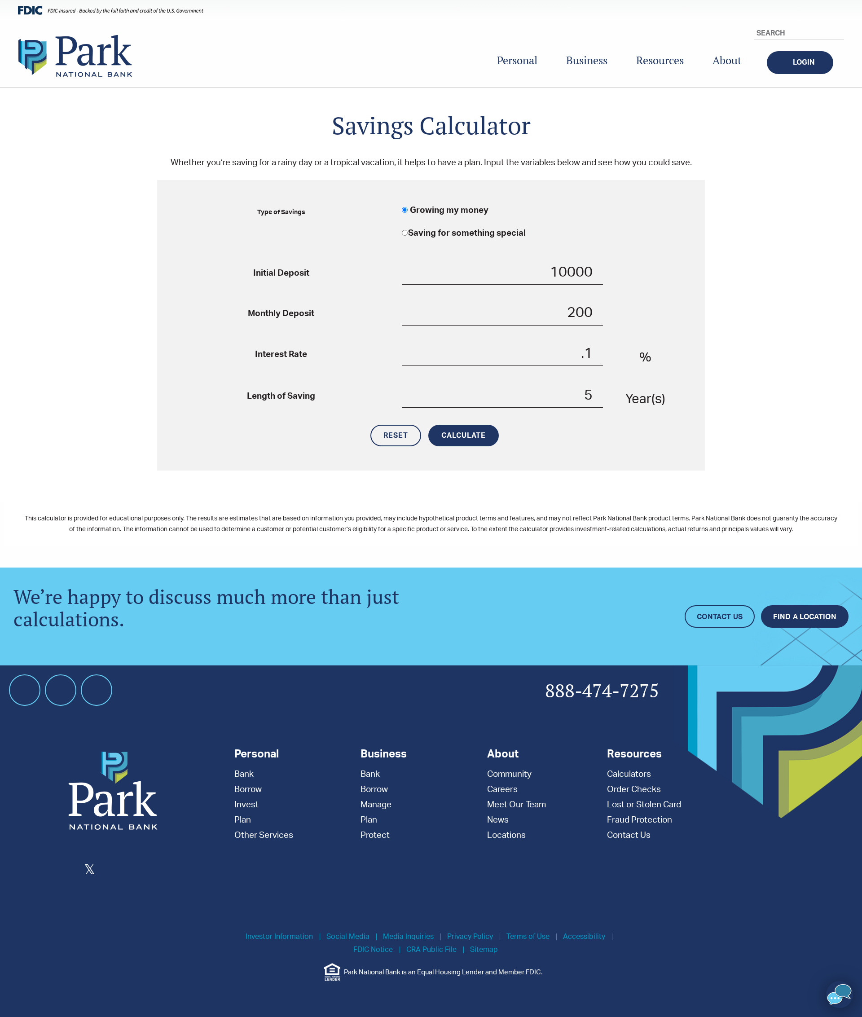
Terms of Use (528, 936)
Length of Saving (281, 396)
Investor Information (279, 936)
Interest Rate (281, 354)
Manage (376, 805)
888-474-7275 (602, 691)
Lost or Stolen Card (644, 805)
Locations (506, 835)
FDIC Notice (373, 950)
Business (586, 60)
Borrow (248, 789)
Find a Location (804, 617)
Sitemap (484, 950)
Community (509, 774)
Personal (517, 60)
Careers (502, 789)
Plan (242, 820)
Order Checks (634, 789)
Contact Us (720, 617)
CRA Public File (431, 950)
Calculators (629, 774)
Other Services (263, 835)
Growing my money (448, 210)
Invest (246, 805)
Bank (244, 774)
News (498, 820)
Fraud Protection (639, 820)
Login (804, 62)
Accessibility (584, 936)
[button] (839, 994)
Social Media (347, 936)
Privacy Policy (470, 936)
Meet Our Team (516, 805)
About (727, 60)
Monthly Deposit (281, 313)
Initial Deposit (281, 273)
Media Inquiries (408, 936)
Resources (660, 60)
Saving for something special (467, 233)
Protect (375, 835)
